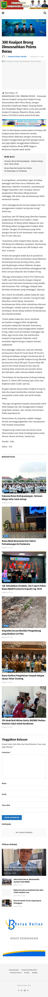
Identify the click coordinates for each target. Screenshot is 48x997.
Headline (7, 581)
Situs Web (6, 805)
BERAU (6, 491)
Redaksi (35, 973)
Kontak (26, 973)
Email (4, 794)
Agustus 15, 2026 (7, 547)
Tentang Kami (14, 970)
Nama (4, 783)
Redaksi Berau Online (17, 57)
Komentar (7, 752)
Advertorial (8, 670)
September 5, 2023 (10, 873)
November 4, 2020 (20, 895)
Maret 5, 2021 (19, 885)
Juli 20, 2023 (18, 906)
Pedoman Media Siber (29, 970)
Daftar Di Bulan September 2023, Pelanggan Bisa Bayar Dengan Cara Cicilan (23, 868)
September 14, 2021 (37, 57)
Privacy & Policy (15, 973)
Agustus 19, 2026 (7, 503)
